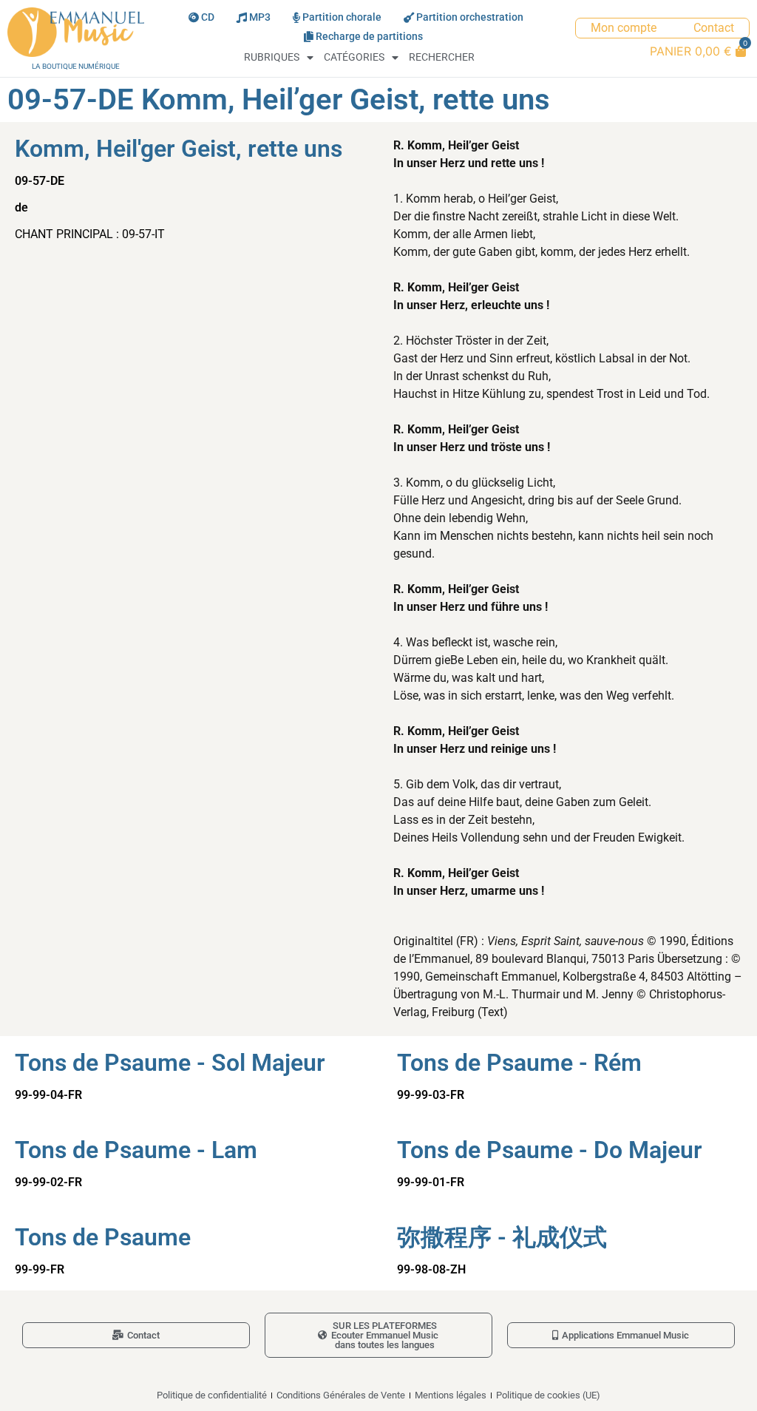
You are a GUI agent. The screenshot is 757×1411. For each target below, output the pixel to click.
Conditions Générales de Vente (340, 1395)
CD (207, 17)
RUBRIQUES (271, 57)
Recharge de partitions (369, 36)
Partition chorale (341, 17)
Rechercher (442, 57)
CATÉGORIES (354, 57)
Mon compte (623, 28)
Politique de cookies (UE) (548, 1395)
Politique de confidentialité (212, 1395)
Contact (713, 28)
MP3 (260, 17)
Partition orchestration (469, 17)
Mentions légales (450, 1395)
